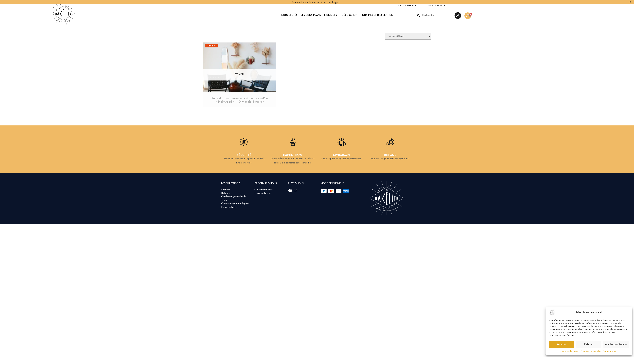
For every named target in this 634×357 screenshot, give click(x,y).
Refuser (588, 344)
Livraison (225, 189)
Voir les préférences (616, 344)
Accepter (561, 344)
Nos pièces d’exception (377, 15)
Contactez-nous (610, 351)
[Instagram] (295, 190)
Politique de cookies (570, 351)
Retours (225, 193)
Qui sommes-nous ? (408, 6)
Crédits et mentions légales (235, 203)
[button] (627, 312)
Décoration (349, 15)
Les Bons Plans (311, 15)
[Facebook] (290, 190)
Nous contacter (437, 6)
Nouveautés (289, 15)
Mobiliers (330, 15)
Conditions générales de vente (233, 198)
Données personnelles (591, 351)
